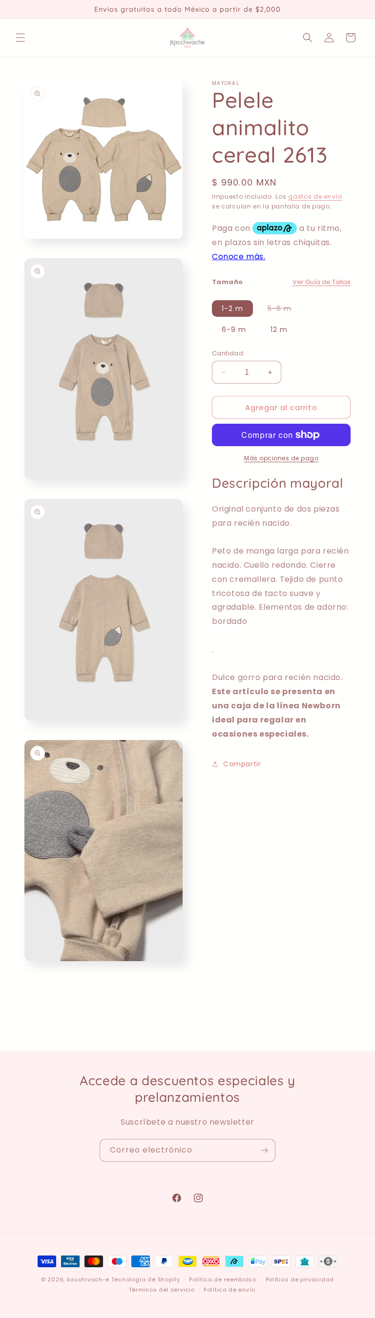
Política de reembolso (222, 1279)
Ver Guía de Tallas (321, 282)
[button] (20, 37)
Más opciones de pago (281, 458)
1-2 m (232, 308)
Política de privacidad (300, 1279)
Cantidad (227, 353)
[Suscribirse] (264, 1150)
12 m (279, 329)
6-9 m (234, 329)
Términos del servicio (162, 1290)
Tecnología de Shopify (145, 1279)
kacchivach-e (88, 1279)
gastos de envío (315, 196)
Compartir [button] (242, 764)
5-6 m (284, 310)
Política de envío (229, 1290)
